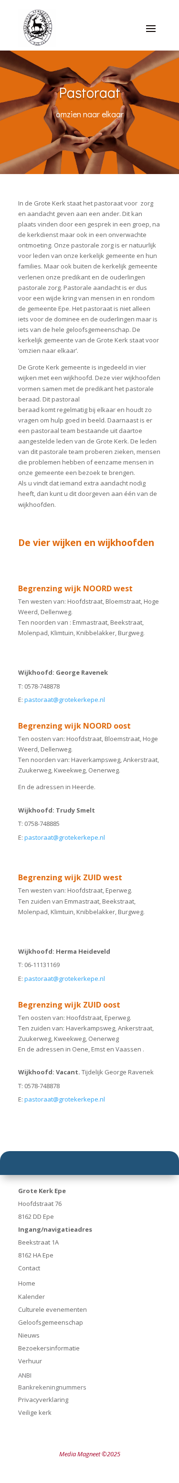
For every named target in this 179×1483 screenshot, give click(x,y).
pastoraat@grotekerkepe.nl (64, 699)
